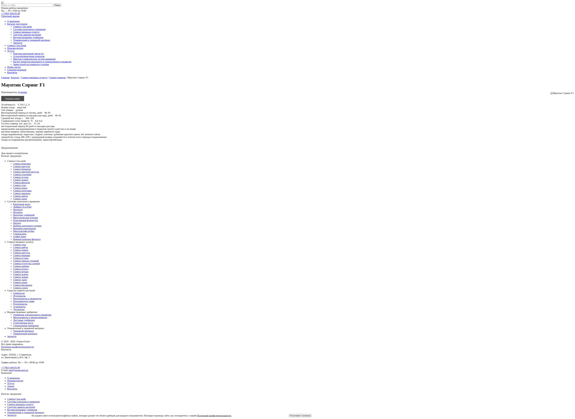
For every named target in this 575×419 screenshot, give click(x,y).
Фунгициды (19, 296)
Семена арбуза (20, 196)
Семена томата (20, 180)
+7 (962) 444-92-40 (10, 13)
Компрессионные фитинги (27, 239)
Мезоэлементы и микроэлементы (30, 317)
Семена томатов (57, 77)
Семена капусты (21, 166)
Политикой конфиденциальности (214, 415)
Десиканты (19, 309)
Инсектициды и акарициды (27, 298)
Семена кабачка (21, 266)
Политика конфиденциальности (17, 347)
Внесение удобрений (24, 215)
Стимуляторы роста (23, 323)
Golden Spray (19, 236)
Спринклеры (19, 234)
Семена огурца (20, 177)
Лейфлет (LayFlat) (22, 207)
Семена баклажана (22, 285)
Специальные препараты (26, 325)
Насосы (17, 223)
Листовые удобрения (24, 320)
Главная (5, 77)
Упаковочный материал (25, 333)
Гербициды (19, 293)
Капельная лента (21, 204)
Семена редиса (20, 269)
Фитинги (18, 209)
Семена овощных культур (34, 77)
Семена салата (20, 288)
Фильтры (17, 212)
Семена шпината (21, 193)
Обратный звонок (10, 16)
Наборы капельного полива (27, 225)
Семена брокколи (22, 169)
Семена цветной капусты (26, 172)
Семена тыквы (20, 277)
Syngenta (22, 92)
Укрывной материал (23, 331)
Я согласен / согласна (300, 416)
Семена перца (20, 188)
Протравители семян (23, 301)
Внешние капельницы (24, 228)
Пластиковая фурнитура (25, 220)
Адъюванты (19, 306)
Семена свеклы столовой (26, 261)
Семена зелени (20, 274)
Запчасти (11, 336)
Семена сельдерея (22, 174)
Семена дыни (20, 199)
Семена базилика (22, 163)
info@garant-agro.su (18, 370)
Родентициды (20, 304)
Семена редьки (20, 271)
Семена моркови (21, 255)
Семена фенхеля (21, 182)
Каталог (15, 77)
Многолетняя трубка (23, 231)
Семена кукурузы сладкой (26, 263)
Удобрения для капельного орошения (32, 315)
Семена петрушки (22, 190)
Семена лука (19, 185)
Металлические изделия (25, 217)
